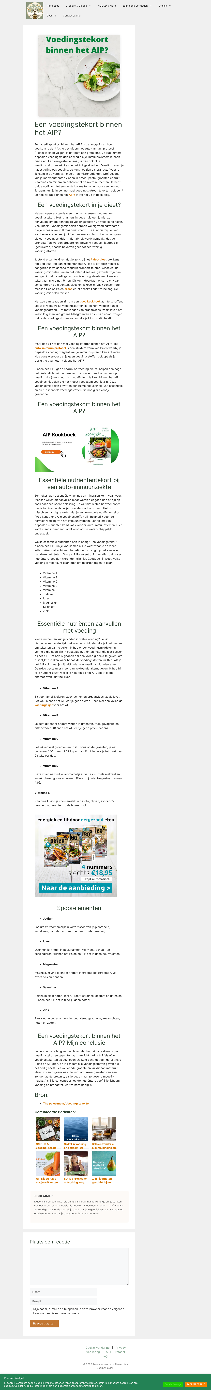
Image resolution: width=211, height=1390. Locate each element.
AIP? (72, 194)
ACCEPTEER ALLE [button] (196, 1384)
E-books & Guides (76, 5)
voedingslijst (44, 705)
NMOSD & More (107, 5)
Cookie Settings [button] (173, 1384)
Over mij (51, 15)
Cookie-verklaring (98, 1347)
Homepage (53, 5)
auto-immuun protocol (50, 348)
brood (68, 289)
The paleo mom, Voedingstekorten (66, 1103)
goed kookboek (90, 301)
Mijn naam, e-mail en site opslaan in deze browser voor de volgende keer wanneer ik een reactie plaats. (78, 1311)
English (162, 5)
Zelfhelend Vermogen (135, 5)
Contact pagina (71, 15)
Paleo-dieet (99, 259)
